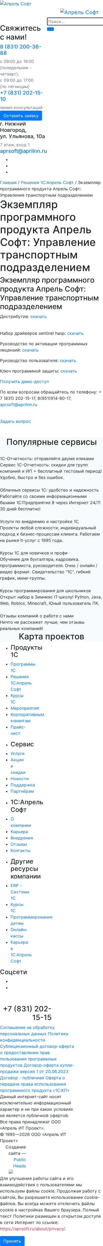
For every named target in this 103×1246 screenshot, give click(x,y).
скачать (38, 316)
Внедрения (22, 837)
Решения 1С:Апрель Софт (47, 182)
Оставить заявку (21, 115)
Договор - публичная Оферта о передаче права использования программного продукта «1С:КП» (34, 1084)
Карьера (19, 831)
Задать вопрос (15, 421)
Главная (8, 182)
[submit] (50, 29)
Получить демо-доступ (24, 381)
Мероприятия (25, 708)
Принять (12, 1241)
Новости (20, 778)
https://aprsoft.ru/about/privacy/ (32, 1228)
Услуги (18, 753)
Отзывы (19, 844)
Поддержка (23, 784)
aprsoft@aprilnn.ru (23, 151)
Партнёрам (22, 791)
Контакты (20, 850)
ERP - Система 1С (20, 892)
